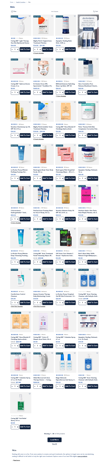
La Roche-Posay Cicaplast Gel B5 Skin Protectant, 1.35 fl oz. (65, 295)
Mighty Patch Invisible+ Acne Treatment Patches (42, 128)
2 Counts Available (38, 53)
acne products (82, 456)
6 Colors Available (16, 223)
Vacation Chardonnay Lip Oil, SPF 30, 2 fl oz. (20, 128)
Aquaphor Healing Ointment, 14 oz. (88, 171)
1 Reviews (21, 375)
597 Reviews (21, 291)
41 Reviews (88, 334)
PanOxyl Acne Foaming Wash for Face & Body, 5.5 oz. (43, 211)
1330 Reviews (44, 81)
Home (11, 2)
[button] (20, 25)
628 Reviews (44, 167)
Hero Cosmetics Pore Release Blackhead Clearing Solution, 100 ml (88, 85)
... (16, 460)
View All (54, 444)
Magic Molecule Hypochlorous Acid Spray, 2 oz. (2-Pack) (65, 379)
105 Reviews (66, 167)
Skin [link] (29, 2)
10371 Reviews (44, 207)
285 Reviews (66, 250)
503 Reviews (66, 291)
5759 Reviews (44, 38)
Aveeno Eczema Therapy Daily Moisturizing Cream (41, 295)
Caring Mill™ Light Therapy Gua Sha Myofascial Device (20, 42)
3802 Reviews (67, 375)
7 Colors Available (61, 96)
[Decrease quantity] (12, 49)
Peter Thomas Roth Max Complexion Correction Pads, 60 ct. (88, 128)
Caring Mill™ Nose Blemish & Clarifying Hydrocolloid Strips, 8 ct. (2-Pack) (20, 338)
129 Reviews (89, 207)
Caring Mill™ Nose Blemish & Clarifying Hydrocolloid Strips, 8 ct (65, 128)
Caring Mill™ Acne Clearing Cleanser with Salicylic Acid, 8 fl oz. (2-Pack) (87, 295)
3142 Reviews (44, 291)
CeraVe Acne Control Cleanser (18, 295)
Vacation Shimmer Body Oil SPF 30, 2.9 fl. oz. (65, 211)
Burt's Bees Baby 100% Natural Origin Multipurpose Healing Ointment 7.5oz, (87, 255)
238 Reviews (21, 207)
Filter (14, 11)
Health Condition (20, 2)
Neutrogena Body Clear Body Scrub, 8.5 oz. (43, 171)
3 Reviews (66, 334)
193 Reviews (21, 250)
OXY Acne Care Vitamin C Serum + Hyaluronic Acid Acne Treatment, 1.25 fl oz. (65, 255)
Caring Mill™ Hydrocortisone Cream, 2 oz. (20, 85)
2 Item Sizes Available (17, 306)
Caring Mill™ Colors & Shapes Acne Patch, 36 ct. (42, 338)
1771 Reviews (44, 124)
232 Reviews (21, 124)
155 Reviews (89, 124)
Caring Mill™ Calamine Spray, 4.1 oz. (66, 338)
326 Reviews (21, 167)
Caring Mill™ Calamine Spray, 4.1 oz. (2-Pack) (20, 379)
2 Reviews (21, 38)
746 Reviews (89, 81)
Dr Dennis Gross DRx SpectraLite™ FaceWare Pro (42, 85)
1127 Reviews (89, 250)
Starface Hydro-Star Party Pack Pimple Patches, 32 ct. (87, 211)
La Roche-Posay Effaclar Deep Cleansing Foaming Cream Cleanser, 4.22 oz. (19, 255)
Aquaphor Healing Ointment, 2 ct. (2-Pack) (88, 338)
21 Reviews (43, 375)
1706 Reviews (67, 38)
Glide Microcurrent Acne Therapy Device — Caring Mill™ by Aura (42, 379)
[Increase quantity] (17, 49)
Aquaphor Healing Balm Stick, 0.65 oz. (64, 42)
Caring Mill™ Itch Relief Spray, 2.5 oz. (18, 419)
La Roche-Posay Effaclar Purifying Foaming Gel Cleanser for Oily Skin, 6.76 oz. (20, 171)
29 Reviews (21, 81)
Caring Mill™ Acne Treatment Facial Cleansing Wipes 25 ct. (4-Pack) (43, 255)
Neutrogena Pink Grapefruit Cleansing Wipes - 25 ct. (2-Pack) (66, 171)
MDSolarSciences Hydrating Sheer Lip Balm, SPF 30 (65, 85)
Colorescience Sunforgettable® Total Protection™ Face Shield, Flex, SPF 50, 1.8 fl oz (19, 212)
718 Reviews (66, 81)
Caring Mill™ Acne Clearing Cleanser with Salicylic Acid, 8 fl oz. (87, 379)
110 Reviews (43, 250)
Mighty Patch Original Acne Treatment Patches (42, 42)
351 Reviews (66, 207)
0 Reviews (88, 291)
